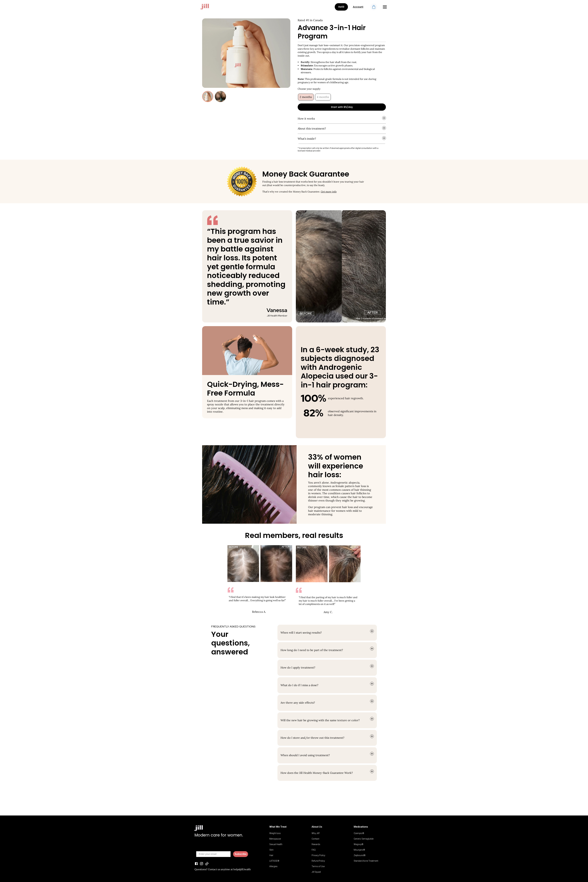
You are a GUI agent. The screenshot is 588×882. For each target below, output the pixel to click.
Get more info (329, 191)
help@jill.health (242, 869)
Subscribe (241, 854)
